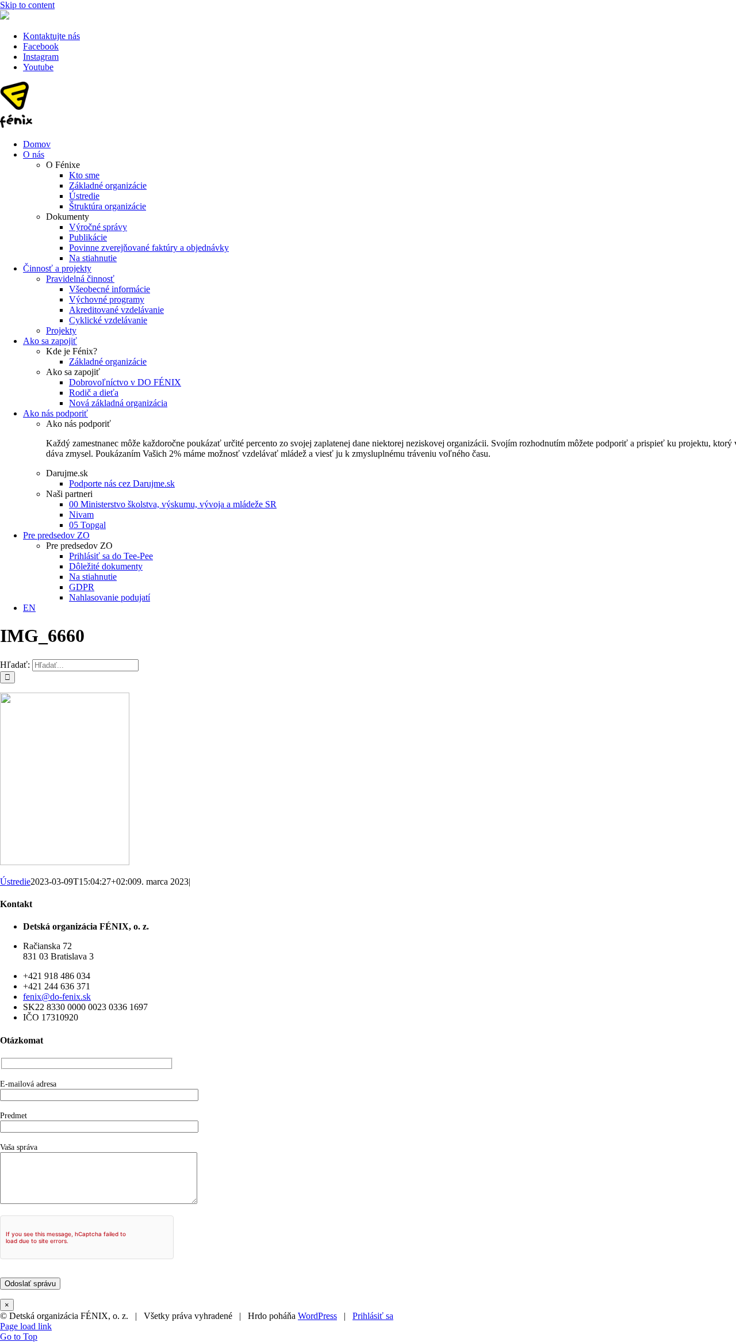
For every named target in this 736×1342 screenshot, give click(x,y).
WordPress (317, 1316)
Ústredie (15, 881)
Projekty (61, 330)
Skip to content (27, 5)
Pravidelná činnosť (80, 279)
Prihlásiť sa (372, 1316)
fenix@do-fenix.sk (57, 996)
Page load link (26, 1326)
